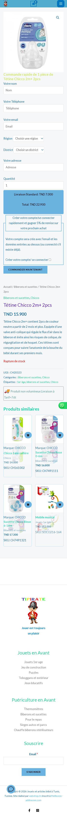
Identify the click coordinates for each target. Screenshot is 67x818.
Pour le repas (33, 719)
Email (33, 754)
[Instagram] (37, 810)
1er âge (21, 381)
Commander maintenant (25, 269)
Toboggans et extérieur (33, 677)
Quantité (9, 178)
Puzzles (33, 672)
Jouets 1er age (33, 662)
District (8, 149)
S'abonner (33, 772)
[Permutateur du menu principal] (60, 3)
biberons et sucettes (38, 381)
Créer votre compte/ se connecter (26, 259)
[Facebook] (29, 810)
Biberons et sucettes (25, 286)
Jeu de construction (33, 667)
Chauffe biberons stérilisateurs (33, 730)
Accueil (7, 286)
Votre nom (10, 83)
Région (7, 138)
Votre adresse (12, 160)
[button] (58, 17)
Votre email (10, 119)
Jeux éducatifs (33, 683)
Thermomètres (33, 709)
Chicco (35, 297)
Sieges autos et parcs (33, 724)
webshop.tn (35, 795)
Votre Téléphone (13, 101)
